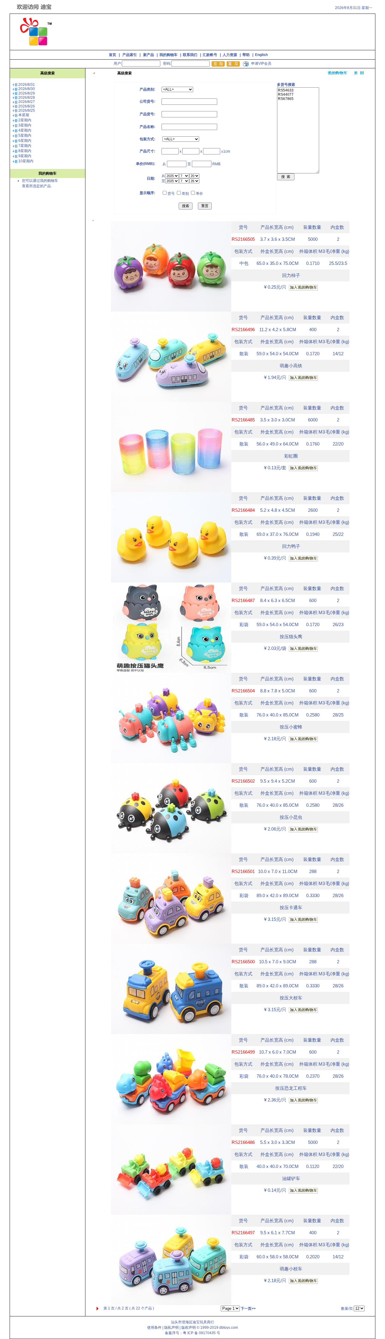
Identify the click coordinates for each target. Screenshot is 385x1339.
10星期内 (25, 161)
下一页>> (248, 1308)
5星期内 (24, 135)
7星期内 (24, 146)
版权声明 (188, 1327)
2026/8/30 (26, 89)
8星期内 (24, 151)
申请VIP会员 (261, 63)
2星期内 (24, 120)
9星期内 (24, 156)
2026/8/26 (26, 106)
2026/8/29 (26, 93)
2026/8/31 (26, 84)
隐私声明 (171, 1327)
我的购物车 (168, 55)
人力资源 (230, 55)
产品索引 (129, 55)
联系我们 (190, 55)
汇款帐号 (210, 55)
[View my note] (337, 73)
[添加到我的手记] (303, 287)
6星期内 (24, 140)
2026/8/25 (26, 110)
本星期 (23, 115)
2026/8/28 (26, 97)
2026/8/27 (26, 102)
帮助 (246, 55)
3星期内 (24, 125)
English (261, 55)
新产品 (148, 55)
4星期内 (24, 130)
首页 (112, 55)
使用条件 (154, 1327)
